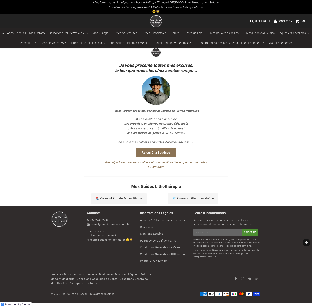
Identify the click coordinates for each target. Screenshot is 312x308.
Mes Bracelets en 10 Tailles (162, 33)
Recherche (147, 227)
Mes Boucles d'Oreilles (224, 33)
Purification (116, 43)
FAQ (270, 43)
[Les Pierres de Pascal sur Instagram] (243, 279)
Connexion (285, 21)
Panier (304, 21)
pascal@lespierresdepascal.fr (109, 224)
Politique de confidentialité (237, 246)
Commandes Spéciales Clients (218, 43)
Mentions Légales (151, 233)
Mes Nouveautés (126, 33)
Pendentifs (25, 43)
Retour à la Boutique (156, 152)
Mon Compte (37, 33)
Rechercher (263, 21)
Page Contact (284, 43)
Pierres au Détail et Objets (85, 43)
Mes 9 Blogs (100, 33)
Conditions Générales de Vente (160, 247)
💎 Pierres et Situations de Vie (193, 198)
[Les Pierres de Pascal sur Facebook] (236, 279)
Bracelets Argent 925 (53, 43)
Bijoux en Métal (137, 43)
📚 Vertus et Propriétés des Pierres (119, 198)
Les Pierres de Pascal (74, 293)
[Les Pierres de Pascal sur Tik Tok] (256, 279)
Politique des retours (154, 261)
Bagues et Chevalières (292, 33)
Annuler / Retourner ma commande (163, 220)
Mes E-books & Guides (260, 33)
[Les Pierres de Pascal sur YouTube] (250, 279)
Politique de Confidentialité (158, 240)
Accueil (21, 33)
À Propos (8, 33)
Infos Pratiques (250, 43)
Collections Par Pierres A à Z (67, 33)
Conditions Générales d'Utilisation (162, 254)
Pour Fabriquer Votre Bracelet (173, 43)
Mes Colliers (194, 33)
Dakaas (26, 304)
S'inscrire (250, 232)
